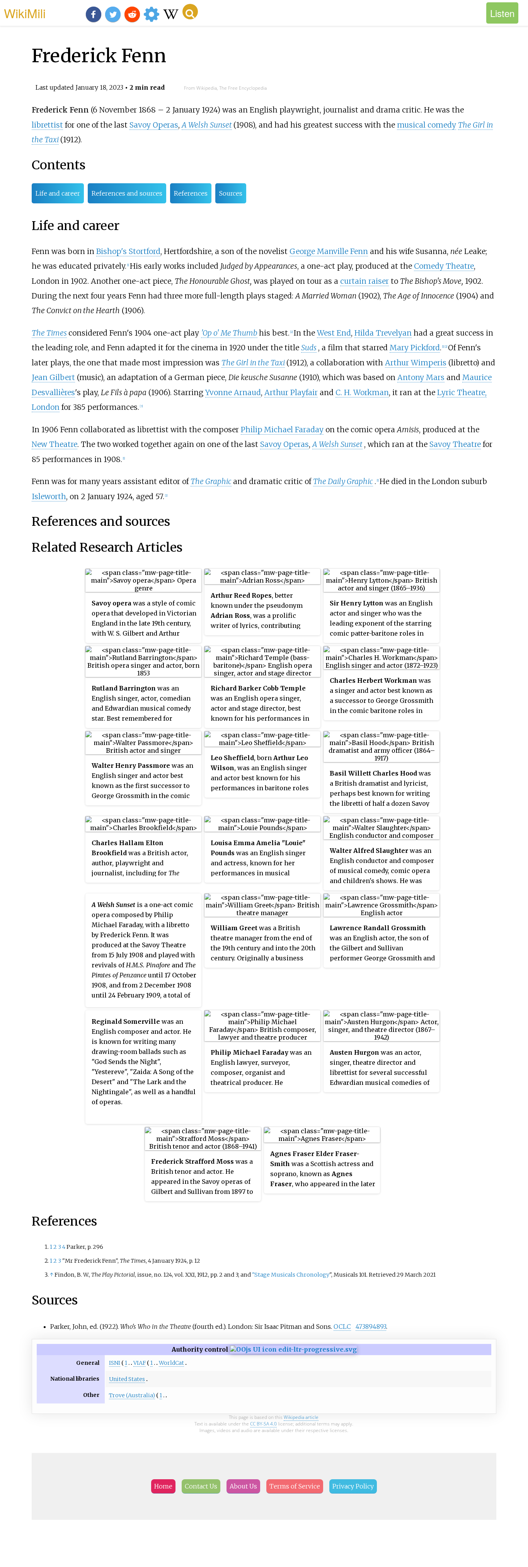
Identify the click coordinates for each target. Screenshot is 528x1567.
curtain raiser (364, 281)
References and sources (127, 193)
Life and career (58, 193)
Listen (502, 13)
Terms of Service (294, 1486)
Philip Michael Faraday (282, 429)
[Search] (190, 11)
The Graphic (211, 481)
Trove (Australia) (132, 1395)
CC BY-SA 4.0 (263, 1423)
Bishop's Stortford (128, 251)
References (191, 193)
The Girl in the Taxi (253, 362)
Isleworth (49, 496)
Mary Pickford (415, 347)
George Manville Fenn (329, 251)
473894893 (371, 1326)
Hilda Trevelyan (383, 333)
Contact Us (201, 1486)
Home (163, 1486)
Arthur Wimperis (415, 362)
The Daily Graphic (343, 481)
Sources (230, 193)
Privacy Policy (353, 1486)
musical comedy (426, 125)
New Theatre (54, 444)
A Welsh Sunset (207, 125)
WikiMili (25, 13)
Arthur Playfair (291, 392)
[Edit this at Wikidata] (293, 1349)
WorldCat (171, 1362)
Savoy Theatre (455, 444)
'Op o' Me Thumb (229, 333)
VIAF (139, 1362)
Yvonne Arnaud (233, 392)
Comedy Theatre (444, 266)
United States (127, 1379)
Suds (309, 347)
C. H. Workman (362, 392)
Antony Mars (421, 377)
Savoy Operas (153, 125)
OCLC (342, 1326)
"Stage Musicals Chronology (290, 1274)
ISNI (114, 1362)
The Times (49, 333)
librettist (47, 125)
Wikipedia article (301, 1417)
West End (334, 333)
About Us (243, 1486)
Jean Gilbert (53, 377)
